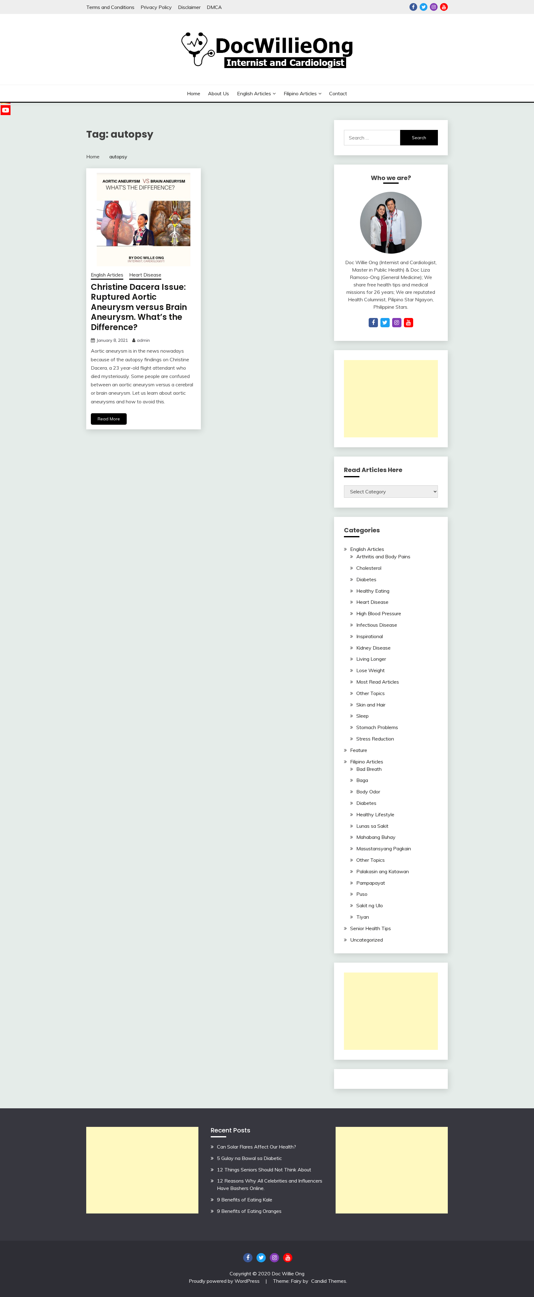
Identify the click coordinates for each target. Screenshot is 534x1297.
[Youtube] (6, 110)
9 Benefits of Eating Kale (244, 1199)
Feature (358, 750)
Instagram (434, 7)
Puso (361, 894)
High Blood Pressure (378, 613)
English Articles (254, 93)
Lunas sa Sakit (372, 826)
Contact (338, 93)
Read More (109, 419)
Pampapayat (370, 883)
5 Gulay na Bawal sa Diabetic (249, 1158)
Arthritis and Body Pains (383, 556)
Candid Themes (328, 1281)
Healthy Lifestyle (375, 814)
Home (193, 93)
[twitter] (385, 322)
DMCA (214, 7)
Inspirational (369, 636)
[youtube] (408, 322)
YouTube (444, 7)
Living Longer (371, 659)
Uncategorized (366, 940)
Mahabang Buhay (376, 837)
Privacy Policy (156, 7)
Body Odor (368, 791)
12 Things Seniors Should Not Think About (264, 1169)
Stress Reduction (375, 739)
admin (143, 340)
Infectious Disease (376, 625)
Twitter (423, 7)
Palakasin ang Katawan (382, 871)
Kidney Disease (373, 648)
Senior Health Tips (370, 928)
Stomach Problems (377, 727)
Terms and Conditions (110, 7)
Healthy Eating (372, 591)
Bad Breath (369, 769)
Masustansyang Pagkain (383, 848)
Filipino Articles (300, 93)
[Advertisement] (391, 398)
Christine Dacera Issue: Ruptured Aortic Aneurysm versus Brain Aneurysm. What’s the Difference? (139, 307)
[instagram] (396, 322)
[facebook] (373, 322)
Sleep (362, 716)
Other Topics (370, 693)
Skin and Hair (370, 705)
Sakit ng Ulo (369, 905)
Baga (362, 780)
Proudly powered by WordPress (225, 1281)
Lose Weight (370, 670)
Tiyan (362, 917)
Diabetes (366, 579)
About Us (218, 93)
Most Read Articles (377, 682)
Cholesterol (368, 568)
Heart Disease (145, 275)
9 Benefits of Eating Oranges (249, 1211)
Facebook (413, 7)
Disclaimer (189, 7)
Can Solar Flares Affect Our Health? (256, 1147)
